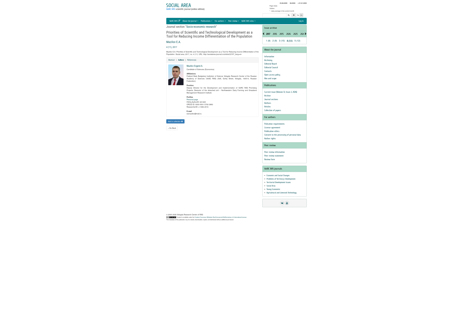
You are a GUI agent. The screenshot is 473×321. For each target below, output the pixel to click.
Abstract (171, 60)
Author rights (270, 138)
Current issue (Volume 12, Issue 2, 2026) (280, 92)
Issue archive (270, 27)
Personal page (192, 99)
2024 (302, 33)
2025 (295, 33)
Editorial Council (271, 67)
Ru (298, 15)
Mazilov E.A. (173, 42)
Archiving (268, 60)
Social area (178, 5)
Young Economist (273, 189)
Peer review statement (274, 155)
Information (269, 56)
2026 (288, 33)
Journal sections (271, 99)
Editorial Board (270, 64)
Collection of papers (272, 110)
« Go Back (172, 128)
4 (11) (290, 40)
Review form (269, 159)
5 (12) (297, 40)
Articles (267, 106)
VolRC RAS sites (247, 21)
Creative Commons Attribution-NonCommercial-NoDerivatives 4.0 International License (220, 217)
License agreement (272, 127)
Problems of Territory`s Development (281, 179)
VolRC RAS (170, 9)
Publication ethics (271, 131)
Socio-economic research (201, 26)
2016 (275, 33)
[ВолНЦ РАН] (282, 203)
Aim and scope (270, 78)
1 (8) (268, 40)
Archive (267, 95)
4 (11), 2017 (171, 47)
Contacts (268, 71)
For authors (220, 21)
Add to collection (174, 121)
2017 (268, 33)
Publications (206, 21)
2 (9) (274, 40)
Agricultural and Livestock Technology (281, 193)
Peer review (233, 21)
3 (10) (282, 40)
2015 (282, 33)
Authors (181, 60)
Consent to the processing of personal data (282, 135)
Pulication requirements (274, 124)
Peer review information (274, 152)
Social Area (271, 186)
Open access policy (272, 74)
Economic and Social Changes (278, 175)
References (191, 60)
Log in (301, 21)
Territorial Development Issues (279, 182)
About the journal (190, 21)
